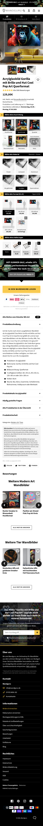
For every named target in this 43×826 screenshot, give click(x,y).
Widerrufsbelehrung (10, 767)
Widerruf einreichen (10, 708)
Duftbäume (7, 742)
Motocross (22, 785)
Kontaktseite (10, 696)
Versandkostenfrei (20, 99)
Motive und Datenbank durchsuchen (22, 638)
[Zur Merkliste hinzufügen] (38, 79)
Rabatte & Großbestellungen (13, 721)
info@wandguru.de (13, 688)
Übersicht (32, 154)
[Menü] (38, 10)
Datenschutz (7, 763)
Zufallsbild (7, 738)
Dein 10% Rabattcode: (20, 274)
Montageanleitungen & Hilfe (13, 717)
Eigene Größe (36, 194)
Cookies (5, 780)
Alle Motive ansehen (21, 528)
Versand (6, 771)
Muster (38, 154)
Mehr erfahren (31, 666)
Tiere (21, 422)
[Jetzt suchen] (37, 632)
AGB (4, 775)
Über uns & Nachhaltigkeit (12, 725)
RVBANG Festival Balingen (10, 788)
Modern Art (15, 422)
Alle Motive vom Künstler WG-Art (21, 317)
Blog (4, 746)
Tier (19, 542)
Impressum (7, 758)
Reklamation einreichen (11, 713)
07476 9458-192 (11, 692)
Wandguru (24, 818)
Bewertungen (8, 734)
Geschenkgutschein (10, 730)
